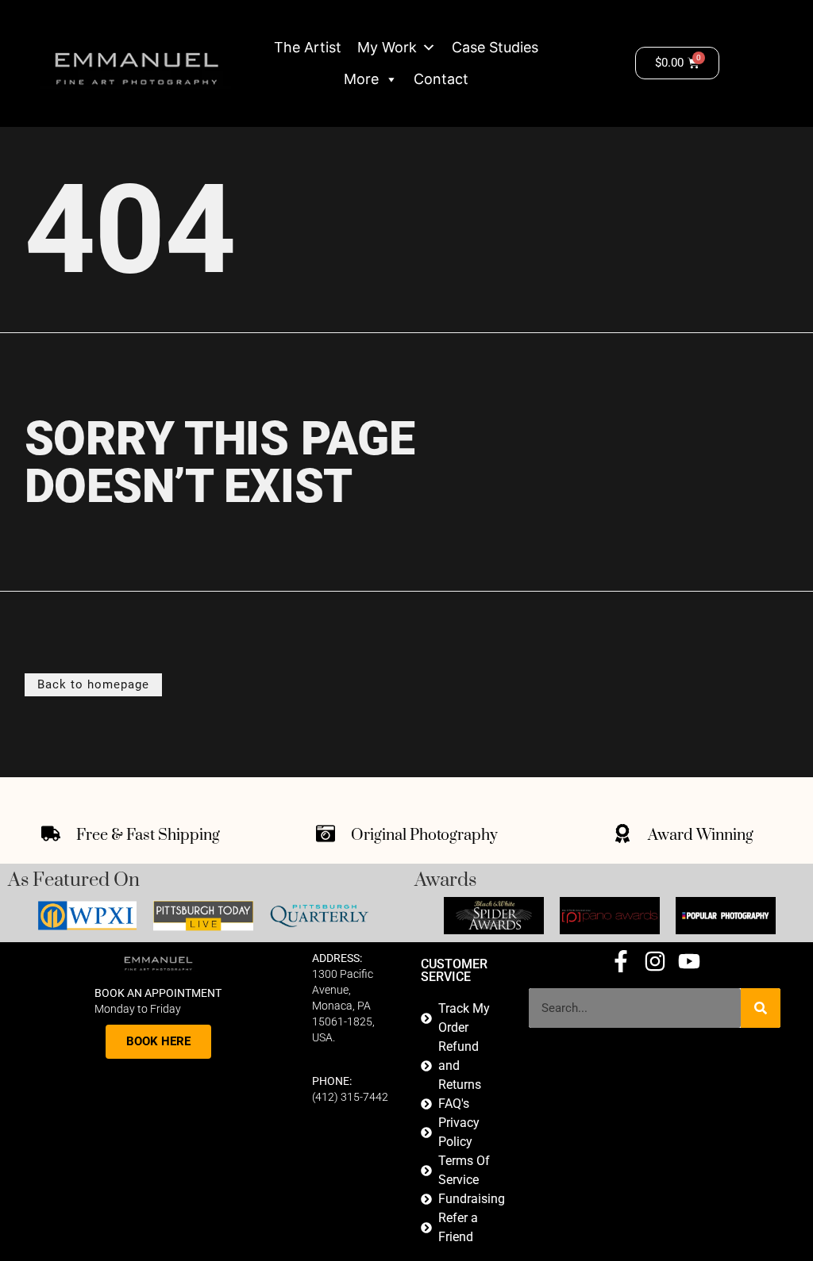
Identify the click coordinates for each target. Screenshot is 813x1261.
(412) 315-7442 (350, 1096)
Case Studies (495, 47)
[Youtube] (689, 961)
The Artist (307, 47)
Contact (441, 79)
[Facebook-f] (621, 961)
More (361, 79)
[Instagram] (655, 961)
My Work (387, 47)
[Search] (760, 1008)
